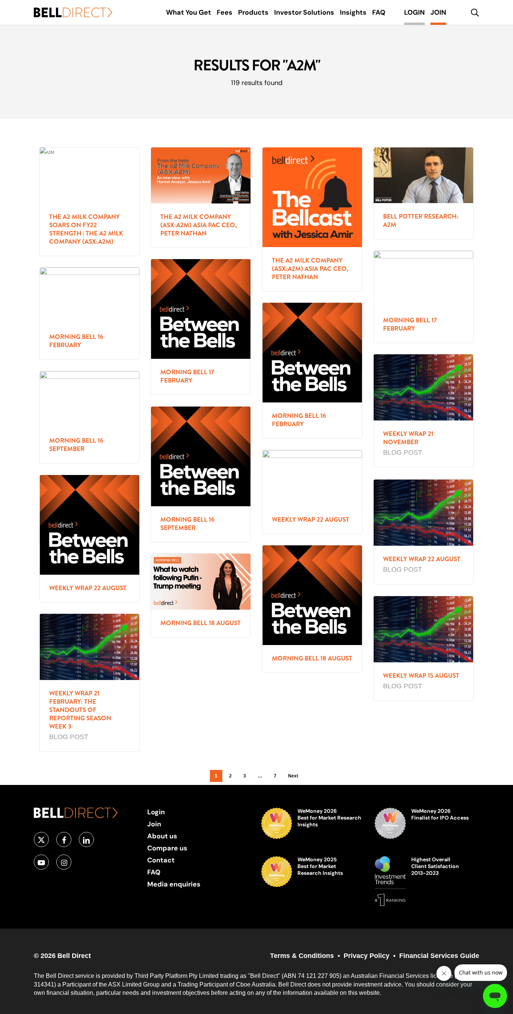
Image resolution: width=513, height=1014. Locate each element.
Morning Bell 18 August (312, 658)
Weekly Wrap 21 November (408, 438)
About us (162, 836)
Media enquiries (174, 884)
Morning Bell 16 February (76, 341)
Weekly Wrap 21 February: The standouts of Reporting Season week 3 (80, 710)
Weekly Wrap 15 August (421, 675)
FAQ (153, 872)
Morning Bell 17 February (410, 324)
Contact (161, 860)
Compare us (167, 848)
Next (293, 776)
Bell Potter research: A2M (421, 220)
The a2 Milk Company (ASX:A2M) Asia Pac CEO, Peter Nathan (198, 225)
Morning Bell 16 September (76, 445)
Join (154, 824)
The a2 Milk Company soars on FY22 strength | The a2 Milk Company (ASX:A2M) (86, 229)
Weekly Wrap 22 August (310, 519)
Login (156, 812)
